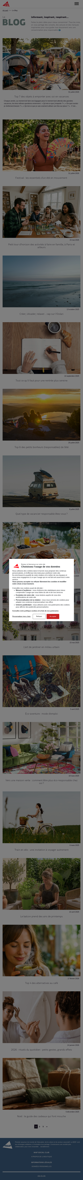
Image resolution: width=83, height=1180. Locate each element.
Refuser (39, 616)
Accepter (53, 616)
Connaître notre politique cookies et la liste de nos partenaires (35, 611)
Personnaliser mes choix (21, 616)
